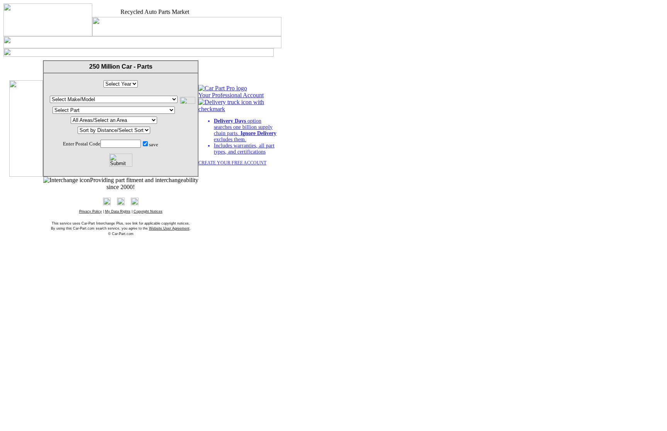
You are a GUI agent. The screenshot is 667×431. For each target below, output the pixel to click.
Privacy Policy (90, 211)
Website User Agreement (169, 228)
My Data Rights (117, 211)
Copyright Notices (148, 211)
